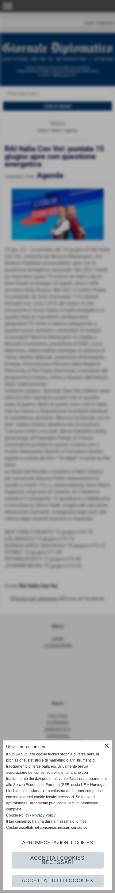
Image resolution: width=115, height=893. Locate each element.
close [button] (106, 745)
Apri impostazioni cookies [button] (57, 842)
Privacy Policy (44, 815)
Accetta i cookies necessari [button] (57, 860)
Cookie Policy (17, 815)
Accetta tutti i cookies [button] (57, 880)
